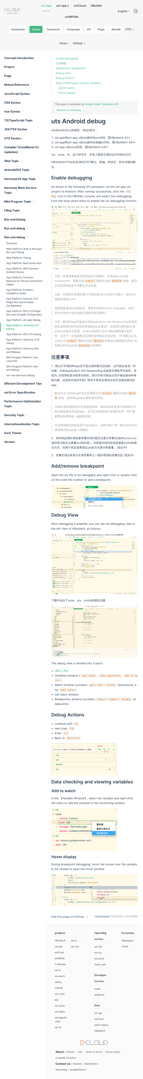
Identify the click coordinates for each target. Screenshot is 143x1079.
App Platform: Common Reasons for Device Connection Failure (24, 281)
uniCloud (80, 5)
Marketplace (128, 940)
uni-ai (74, 940)
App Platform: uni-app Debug (23, 319)
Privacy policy (113, 1052)
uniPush (59, 988)
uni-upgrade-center (61, 1019)
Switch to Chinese (69, 110)
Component (73, 29)
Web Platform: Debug (18, 257)
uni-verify (60, 994)
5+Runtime (60, 964)
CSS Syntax (12, 102)
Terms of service (94, 1052)
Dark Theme (12, 433)
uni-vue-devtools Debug (20, 375)
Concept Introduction (19, 58)
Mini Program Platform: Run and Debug (22, 368)
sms (56, 1000)
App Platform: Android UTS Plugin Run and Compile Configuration (22, 302)
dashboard (99, 994)
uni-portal (99, 958)
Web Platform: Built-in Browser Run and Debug (24, 250)
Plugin (101, 29)
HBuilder (96, 5)
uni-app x (62, 5)
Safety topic (100, 964)
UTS (128, 29)
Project (9, 67)
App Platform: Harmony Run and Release (22, 350)
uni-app (46, 5)
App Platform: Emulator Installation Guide (19, 291)
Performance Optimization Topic (22, 404)
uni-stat (98, 952)
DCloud (70, 1052)
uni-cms (75, 946)
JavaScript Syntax (17, 93)
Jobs (80, 1052)
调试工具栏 (62, 670)
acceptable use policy (65, 1058)
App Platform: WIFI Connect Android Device (22, 270)
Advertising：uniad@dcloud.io (70, 1069)
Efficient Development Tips (23, 383)
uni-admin (60, 1011)
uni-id (58, 970)
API (89, 29)
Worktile (116, 29)
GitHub (78, 43)
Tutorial (36, 29)
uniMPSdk (71, 16)
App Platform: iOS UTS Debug (23, 334)
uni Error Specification (19, 392)
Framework (53, 29)
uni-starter (60, 1005)
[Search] (136, 11)
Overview (11, 243)
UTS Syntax (12, 138)
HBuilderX (60, 940)
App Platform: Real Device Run (24, 263)
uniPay (58, 982)
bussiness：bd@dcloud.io (85, 1063)
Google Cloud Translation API (101, 104)
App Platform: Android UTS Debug (22, 327)
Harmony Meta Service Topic (20, 190)
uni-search (60, 976)
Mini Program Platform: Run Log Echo (22, 359)
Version (9, 442)
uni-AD (98, 946)
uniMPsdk (60, 958)
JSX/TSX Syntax (15, 129)
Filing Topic (12, 210)
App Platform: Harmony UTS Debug (22, 341)
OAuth (125, 946)
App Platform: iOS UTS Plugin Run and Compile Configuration (24, 313)
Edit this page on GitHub (67, 916)
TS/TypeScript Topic (18, 120)
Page (7, 76)
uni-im (58, 1027)
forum (97, 989)
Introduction (18, 29)
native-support (101, 1025)
